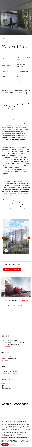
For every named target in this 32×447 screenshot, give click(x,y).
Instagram (7, 388)
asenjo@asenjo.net (8, 358)
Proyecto (3, 38)
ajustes (25, 441)
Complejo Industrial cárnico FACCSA (12, 306)
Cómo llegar (6, 346)
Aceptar (5, 444)
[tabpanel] (16, 236)
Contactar (5, 360)
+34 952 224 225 (7, 356)
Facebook (7, 386)
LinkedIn (6, 383)
